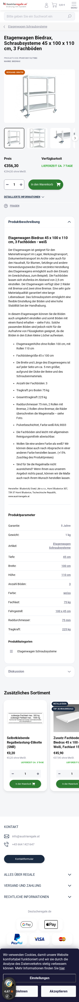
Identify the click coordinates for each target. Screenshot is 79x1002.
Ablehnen (21, 991)
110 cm (66, 574)
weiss (67, 593)
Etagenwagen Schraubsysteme (37, 651)
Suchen (70, 16)
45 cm (67, 557)
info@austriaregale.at (26, 836)
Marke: (12, 61)
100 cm (66, 566)
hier (61, 968)
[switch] (9, 996)
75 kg (67, 602)
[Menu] (74, 5)
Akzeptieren (58, 991)
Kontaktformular (24, 859)
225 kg (66, 629)
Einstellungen (39, 978)
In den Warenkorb (42, 184)
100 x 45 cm (63, 611)
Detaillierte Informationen (22, 196)
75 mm (66, 620)
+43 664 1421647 (23, 844)
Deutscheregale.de (39, 911)
